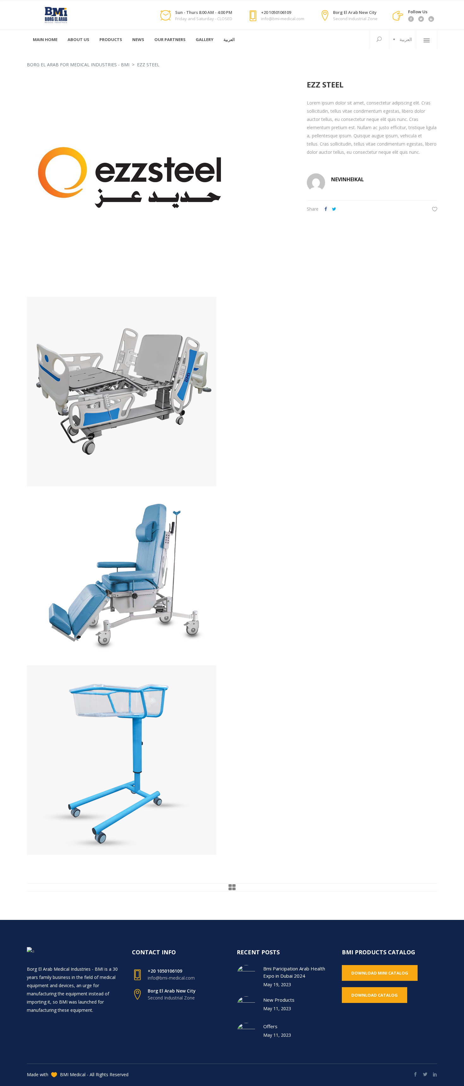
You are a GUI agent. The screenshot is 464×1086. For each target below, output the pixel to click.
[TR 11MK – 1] (160, 760)
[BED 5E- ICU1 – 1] (160, 391)
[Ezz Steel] (160, 182)
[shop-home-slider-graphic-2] (160, 575)
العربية (406, 39)
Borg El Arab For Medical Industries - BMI (78, 65)
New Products (278, 1000)
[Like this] (434, 209)
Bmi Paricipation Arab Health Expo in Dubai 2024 (294, 972)
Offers (270, 1026)
